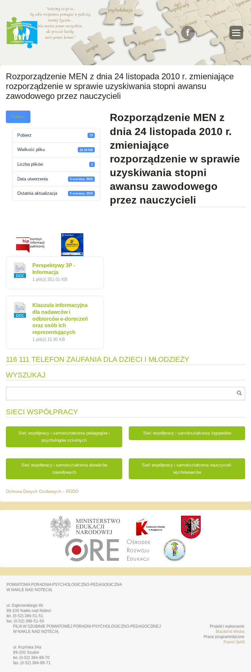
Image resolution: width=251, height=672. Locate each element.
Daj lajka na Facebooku (188, 32)
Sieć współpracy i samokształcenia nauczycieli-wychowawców (187, 469)
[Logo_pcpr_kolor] (174, 559)
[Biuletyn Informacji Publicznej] (30, 254)
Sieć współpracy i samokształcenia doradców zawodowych (64, 469)
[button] (236, 32)
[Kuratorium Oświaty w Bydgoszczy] (150, 527)
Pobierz (18, 117)
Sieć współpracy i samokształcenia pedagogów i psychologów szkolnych (64, 437)
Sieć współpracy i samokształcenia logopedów (187, 433)
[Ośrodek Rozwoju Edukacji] (107, 550)
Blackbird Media (230, 631)
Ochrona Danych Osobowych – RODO (42, 491)
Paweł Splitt (234, 642)
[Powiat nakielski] (191, 527)
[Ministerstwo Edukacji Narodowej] (85, 527)
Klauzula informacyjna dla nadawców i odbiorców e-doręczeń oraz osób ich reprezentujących (60, 318)
